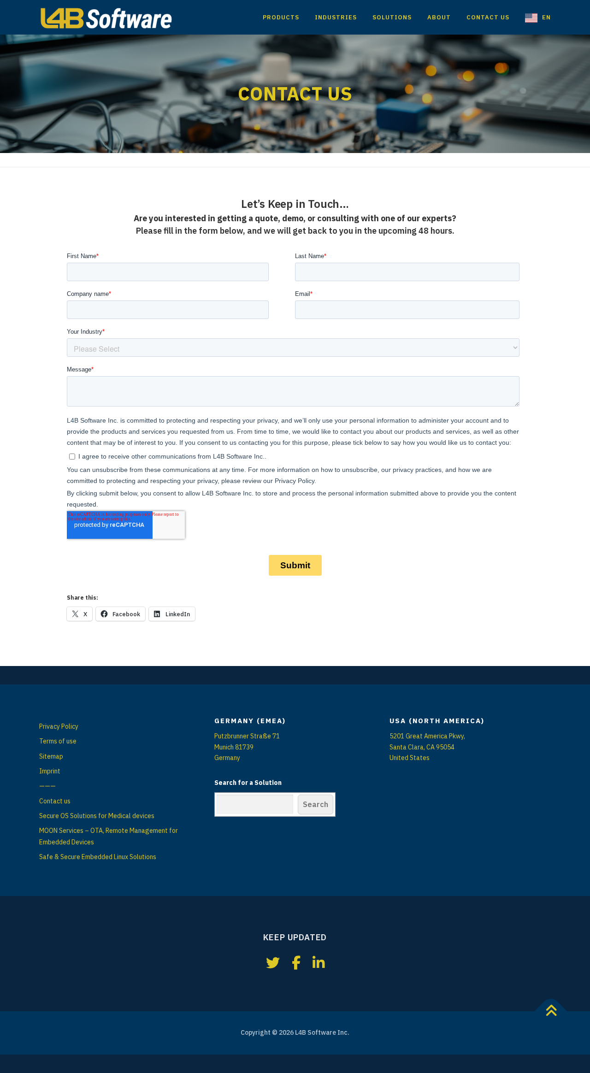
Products (281, 17)
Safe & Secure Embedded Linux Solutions (97, 857)
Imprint (49, 771)
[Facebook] (296, 963)
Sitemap (51, 756)
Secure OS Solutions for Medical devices (96, 816)
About (439, 17)
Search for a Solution (248, 782)
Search (315, 804)
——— (47, 786)
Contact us (55, 801)
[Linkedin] (318, 963)
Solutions (392, 17)
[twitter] (273, 963)
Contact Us (487, 17)
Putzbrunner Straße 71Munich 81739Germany (247, 747)
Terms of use (58, 741)
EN (546, 17)
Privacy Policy (58, 726)
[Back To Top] (551, 1011)
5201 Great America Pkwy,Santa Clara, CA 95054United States (427, 747)
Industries (336, 17)
